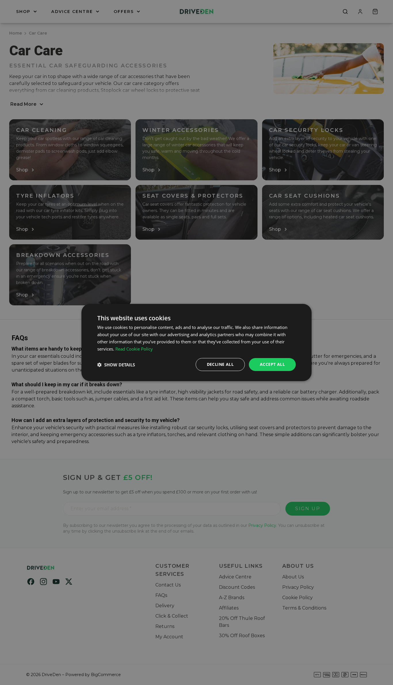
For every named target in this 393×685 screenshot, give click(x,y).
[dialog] (196, 342)
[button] (116, 365)
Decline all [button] (220, 364)
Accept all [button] (272, 364)
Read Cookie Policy (134, 349)
